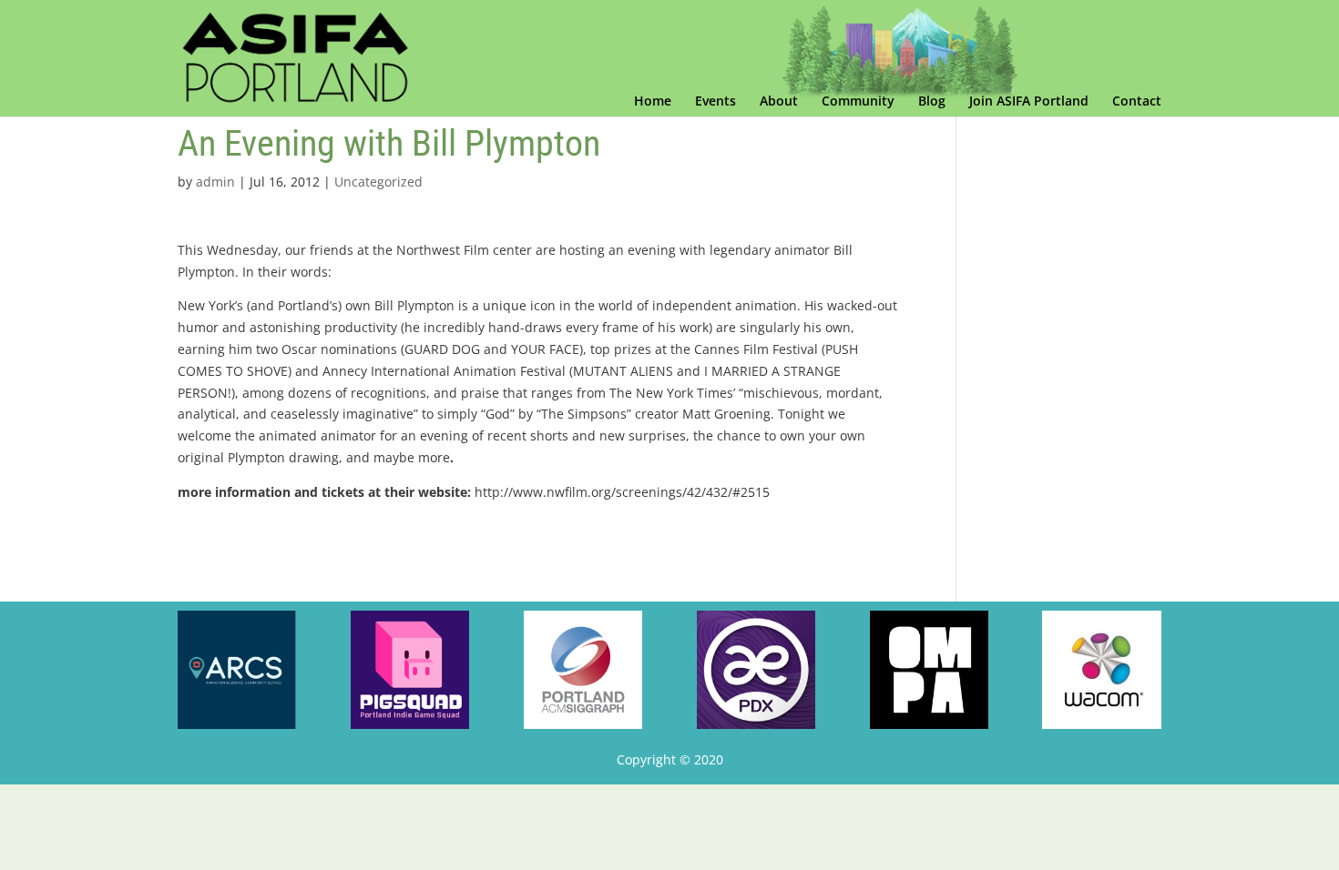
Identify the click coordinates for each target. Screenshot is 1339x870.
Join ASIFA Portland (1029, 102)
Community (858, 102)
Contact (1136, 102)
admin (215, 181)
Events (715, 102)
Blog (931, 102)
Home (652, 102)
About (779, 102)
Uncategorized (378, 181)
